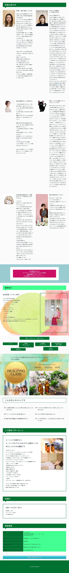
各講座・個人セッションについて (26, 345)
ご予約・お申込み (51, 349)
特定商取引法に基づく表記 (59, 344)
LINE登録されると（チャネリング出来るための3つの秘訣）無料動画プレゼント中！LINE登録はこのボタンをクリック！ (34, 274)
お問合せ (18, 349)
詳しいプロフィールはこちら (34, 338)
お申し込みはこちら (34, 557)
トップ (10, 343)
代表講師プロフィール (42, 344)
